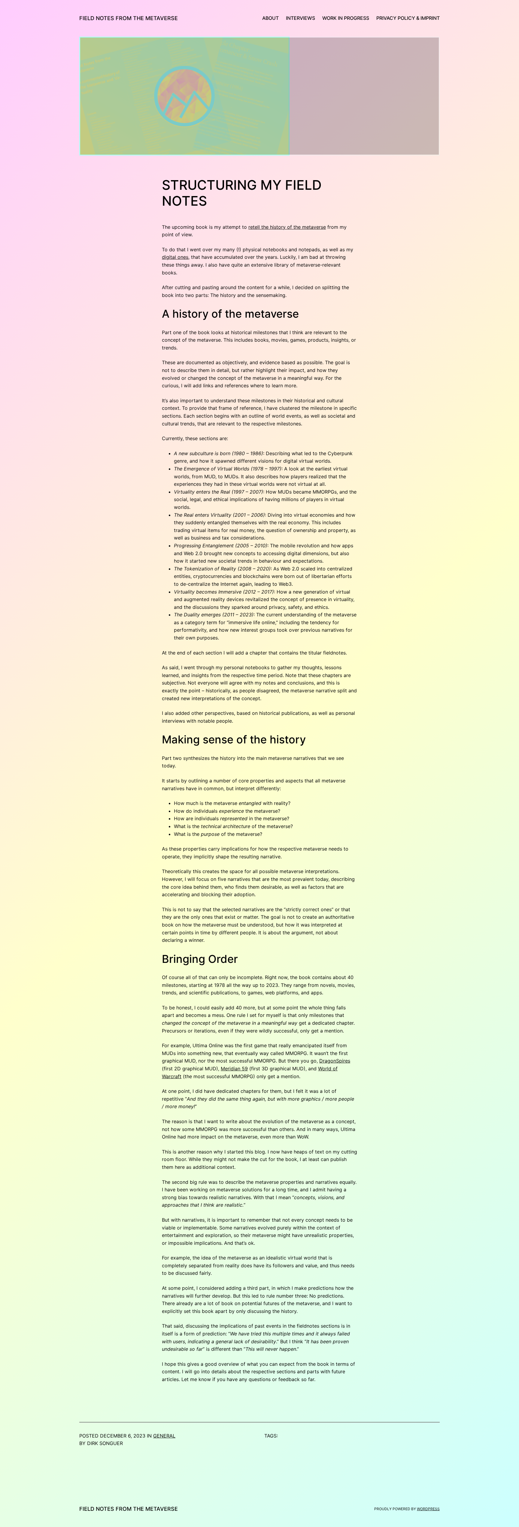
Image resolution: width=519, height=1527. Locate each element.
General (164, 1436)
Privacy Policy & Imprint (408, 18)
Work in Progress (345, 18)
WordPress (428, 1509)
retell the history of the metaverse (287, 227)
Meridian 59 (234, 1069)
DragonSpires (334, 1061)
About (270, 18)
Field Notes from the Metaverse (128, 18)
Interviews (300, 18)
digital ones (175, 257)
